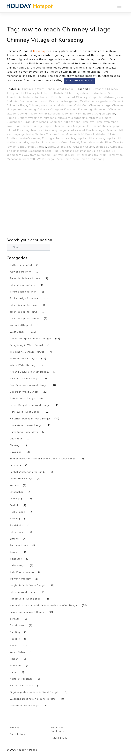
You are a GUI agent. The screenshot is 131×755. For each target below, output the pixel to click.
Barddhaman (17, 625)
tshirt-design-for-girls (23, 312)
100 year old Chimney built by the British (35, 93)
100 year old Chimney (103, 89)
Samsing (15, 518)
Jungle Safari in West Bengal (27, 585)
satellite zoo (57, 147)
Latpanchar (16, 492)
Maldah (14, 659)
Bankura (15, 618)
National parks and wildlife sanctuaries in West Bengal (44, 605)
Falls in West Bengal (22, 398)
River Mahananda (92, 142)
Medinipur (16, 665)
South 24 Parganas (21, 685)
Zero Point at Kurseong (88, 159)
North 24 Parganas (21, 679)
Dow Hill (23, 113)
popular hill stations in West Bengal (54, 142)
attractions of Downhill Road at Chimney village (65, 97)
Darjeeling (85, 109)
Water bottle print (21, 325)
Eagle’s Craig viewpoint (99, 113)
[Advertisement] (36, 207)
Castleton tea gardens (95, 101)
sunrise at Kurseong (109, 147)
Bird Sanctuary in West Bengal (29, 385)
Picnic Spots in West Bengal (27, 612)
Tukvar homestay (20, 578)
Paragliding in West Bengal (26, 345)
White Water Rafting (22, 365)
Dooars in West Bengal (24, 391)
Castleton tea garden (63, 101)
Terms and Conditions (57, 729)
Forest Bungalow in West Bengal (30, 405)
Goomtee (56, 122)
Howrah (14, 645)
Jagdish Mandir (54, 126)
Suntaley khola (19, 545)
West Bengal (66, 89)
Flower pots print (20, 271)
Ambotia (24, 97)
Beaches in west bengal (24, 378)
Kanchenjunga (111, 126)
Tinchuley (16, 558)
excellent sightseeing (72, 118)
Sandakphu (16, 525)
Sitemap (15, 727)
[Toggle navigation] (119, 6)
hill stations (72, 122)
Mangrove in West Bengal (25, 598)
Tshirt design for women (25, 298)
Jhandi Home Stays (21, 478)
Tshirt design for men (23, 291)
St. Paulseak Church (80, 147)
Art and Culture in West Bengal (29, 371)
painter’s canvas (29, 138)
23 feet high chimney (78, 93)
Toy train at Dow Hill (66, 155)
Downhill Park (72, 113)
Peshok (14, 505)
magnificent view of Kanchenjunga (81, 130)
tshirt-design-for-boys (24, 305)
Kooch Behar (17, 652)
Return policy (59, 737)
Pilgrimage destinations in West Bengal (34, 692)
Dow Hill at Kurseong (46, 113)
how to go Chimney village (25, 126)
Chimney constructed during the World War (58, 105)
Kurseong (39, 51)
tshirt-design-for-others (25, 318)
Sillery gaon (17, 532)
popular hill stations (90, 138)
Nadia (13, 672)
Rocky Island (17, 512)
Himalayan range (107, 122)
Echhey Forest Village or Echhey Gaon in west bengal (43, 458)
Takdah (14, 552)
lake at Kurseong (18, 130)
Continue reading (79, 80)
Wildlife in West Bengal (24, 705)
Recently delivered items (25, 278)
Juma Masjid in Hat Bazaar (83, 126)
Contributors (17, 734)
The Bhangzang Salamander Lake (29, 151)
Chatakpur (16, 438)
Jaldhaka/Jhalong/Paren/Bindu (28, 472)
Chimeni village (17, 105)
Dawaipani (16, 452)
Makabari (112, 130)
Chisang (14, 445)
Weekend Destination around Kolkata (33, 698)
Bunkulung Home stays (24, 432)
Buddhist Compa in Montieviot (27, 101)
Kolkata (14, 485)
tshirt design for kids (23, 285)
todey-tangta (18, 565)
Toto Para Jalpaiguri (22, 572)
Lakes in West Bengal (23, 592)
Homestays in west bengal (26, 425)
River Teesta (114, 142)
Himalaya (88, 122)
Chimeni (117, 101)
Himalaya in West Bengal (38, 89)
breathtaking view (111, 97)
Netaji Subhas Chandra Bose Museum (51, 134)
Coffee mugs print (21, 265)
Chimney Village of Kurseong (45, 40)
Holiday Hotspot (27, 749)
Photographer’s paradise (58, 138)
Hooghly (15, 639)
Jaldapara (15, 465)
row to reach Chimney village (26, 147)
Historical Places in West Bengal (30, 418)
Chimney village (100, 105)
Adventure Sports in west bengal (30, 338)
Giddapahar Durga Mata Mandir (27, 122)
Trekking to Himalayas (23, 358)
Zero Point (63, 159)
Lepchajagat (17, 498)
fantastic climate (100, 118)
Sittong (14, 538)
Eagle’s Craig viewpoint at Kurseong (31, 118)
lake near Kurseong (44, 130)
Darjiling (15, 632)
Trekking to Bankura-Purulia (27, 351)
